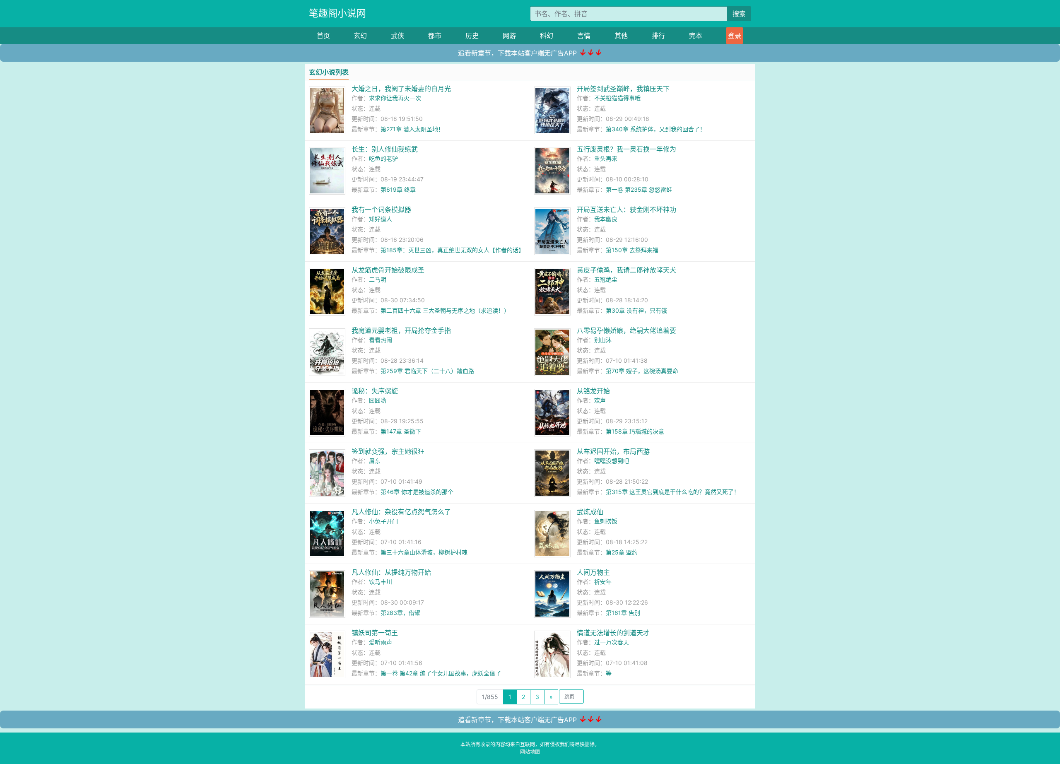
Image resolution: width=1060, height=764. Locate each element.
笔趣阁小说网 (337, 13)
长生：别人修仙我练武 (385, 149)
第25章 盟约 (622, 552)
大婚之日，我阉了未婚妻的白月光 (401, 88)
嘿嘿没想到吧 (611, 460)
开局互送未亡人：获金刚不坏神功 (626, 209)
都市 (434, 35)
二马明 (377, 279)
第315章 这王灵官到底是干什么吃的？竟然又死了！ (673, 491)
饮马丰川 (380, 581)
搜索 (739, 14)
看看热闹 (380, 339)
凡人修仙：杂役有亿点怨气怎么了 (401, 512)
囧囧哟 (377, 400)
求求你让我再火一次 (395, 97)
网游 (509, 35)
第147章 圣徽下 (401, 431)
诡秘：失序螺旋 (375, 391)
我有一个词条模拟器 (381, 209)
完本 (695, 35)
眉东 (375, 460)
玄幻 (360, 35)
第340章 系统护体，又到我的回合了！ (656, 129)
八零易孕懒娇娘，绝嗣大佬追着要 (626, 330)
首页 (323, 35)
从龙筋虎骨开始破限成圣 (388, 270)
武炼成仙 (590, 512)
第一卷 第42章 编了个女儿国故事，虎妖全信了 (441, 673)
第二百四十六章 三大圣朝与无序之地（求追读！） (445, 310)
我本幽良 (605, 218)
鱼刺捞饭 (605, 521)
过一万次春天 (611, 642)
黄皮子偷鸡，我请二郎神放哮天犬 (626, 270)
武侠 (397, 35)
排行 (658, 35)
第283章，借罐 (400, 612)
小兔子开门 (383, 521)
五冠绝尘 (605, 279)
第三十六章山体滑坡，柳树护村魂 (424, 552)
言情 (583, 35)
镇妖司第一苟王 (375, 633)
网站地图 (530, 752)
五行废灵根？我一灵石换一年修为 (626, 149)
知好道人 (380, 218)
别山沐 (603, 339)
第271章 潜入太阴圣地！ (412, 129)
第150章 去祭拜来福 (632, 249)
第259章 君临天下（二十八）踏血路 (427, 370)
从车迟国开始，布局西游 (613, 451)
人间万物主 (593, 572)
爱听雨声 (380, 642)
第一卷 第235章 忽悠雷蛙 (639, 189)
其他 (621, 35)
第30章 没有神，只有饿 (636, 310)
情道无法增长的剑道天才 (613, 633)
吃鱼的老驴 (383, 158)
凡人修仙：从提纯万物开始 (391, 572)
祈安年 (603, 581)
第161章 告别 (623, 612)
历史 (472, 35)
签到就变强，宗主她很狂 (388, 451)
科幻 (546, 35)
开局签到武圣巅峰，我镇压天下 (623, 88)
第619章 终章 (398, 189)
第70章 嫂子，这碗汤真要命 (642, 370)
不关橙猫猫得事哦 (617, 97)
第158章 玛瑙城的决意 (635, 431)
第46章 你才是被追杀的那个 (417, 491)
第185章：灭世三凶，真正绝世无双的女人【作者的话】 (452, 249)
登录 (734, 35)
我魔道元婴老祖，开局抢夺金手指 (401, 330)
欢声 (600, 400)
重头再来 (605, 158)
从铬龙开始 (593, 391)
